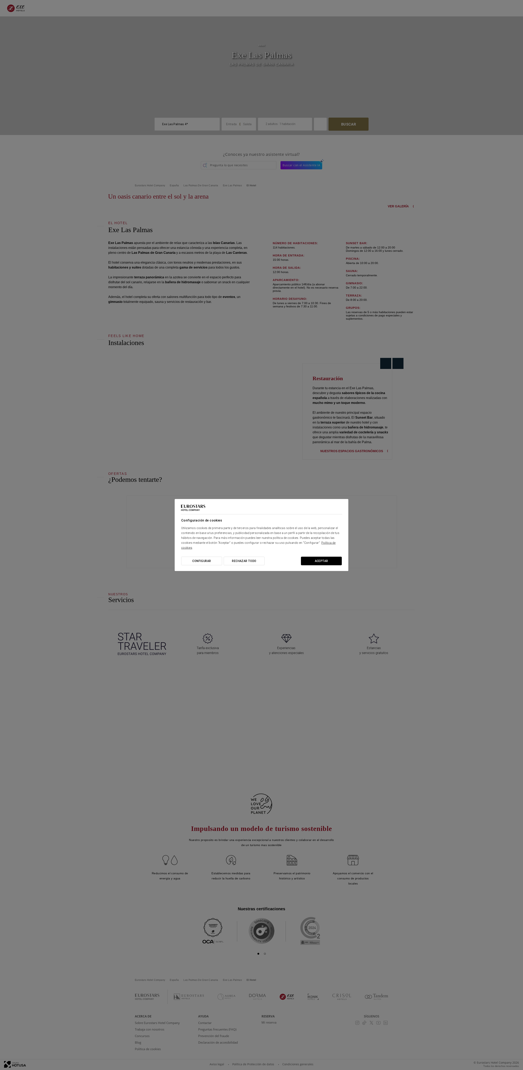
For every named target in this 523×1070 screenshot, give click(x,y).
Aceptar (321, 561)
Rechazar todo (244, 561)
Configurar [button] (201, 561)
